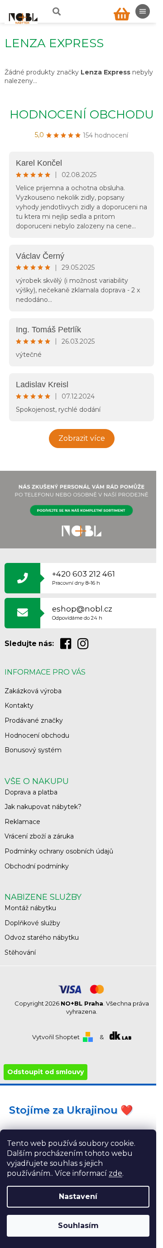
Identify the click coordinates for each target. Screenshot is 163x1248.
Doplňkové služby (32, 923)
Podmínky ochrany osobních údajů (59, 851)
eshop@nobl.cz (82, 612)
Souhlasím (78, 1225)
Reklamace (22, 822)
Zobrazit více (81, 438)
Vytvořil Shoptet (56, 1037)
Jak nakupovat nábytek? (43, 807)
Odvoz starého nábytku (42, 937)
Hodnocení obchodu (82, 114)
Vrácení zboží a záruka (39, 836)
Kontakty (19, 705)
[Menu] (143, 11)
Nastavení (78, 1196)
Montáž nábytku (30, 908)
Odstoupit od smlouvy (45, 1072)
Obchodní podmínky (37, 866)
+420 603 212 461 (83, 577)
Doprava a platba (31, 792)
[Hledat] (56, 11)
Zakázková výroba (33, 691)
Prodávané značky (34, 720)
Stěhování (20, 952)
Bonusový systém (33, 750)
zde (115, 1173)
